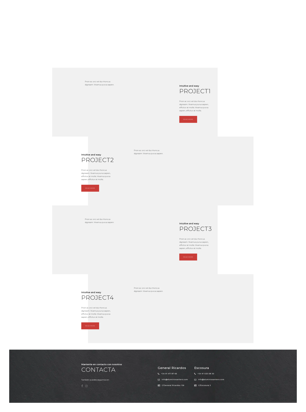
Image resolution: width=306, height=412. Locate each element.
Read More (188, 119)
